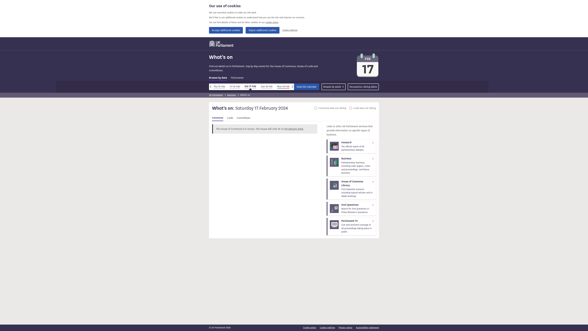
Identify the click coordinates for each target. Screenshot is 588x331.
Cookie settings (290, 30)
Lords (230, 117)
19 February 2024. (294, 128)
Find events (237, 77)
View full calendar (307, 86)
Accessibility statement (367, 327)
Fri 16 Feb (235, 86)
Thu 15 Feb (219, 86)
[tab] (218, 78)
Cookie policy (309, 327)
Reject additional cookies (262, 30)
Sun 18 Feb (266, 86)
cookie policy (272, 22)
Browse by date (218, 77)
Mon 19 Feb (283, 86)
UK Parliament (216, 95)
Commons (217, 117)
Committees (243, 117)
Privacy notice (345, 327)
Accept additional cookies (226, 30)
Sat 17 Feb (250, 86)
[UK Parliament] (221, 43)
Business (231, 95)
